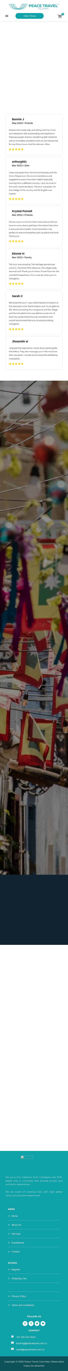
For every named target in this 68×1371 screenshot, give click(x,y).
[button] (7, 16)
